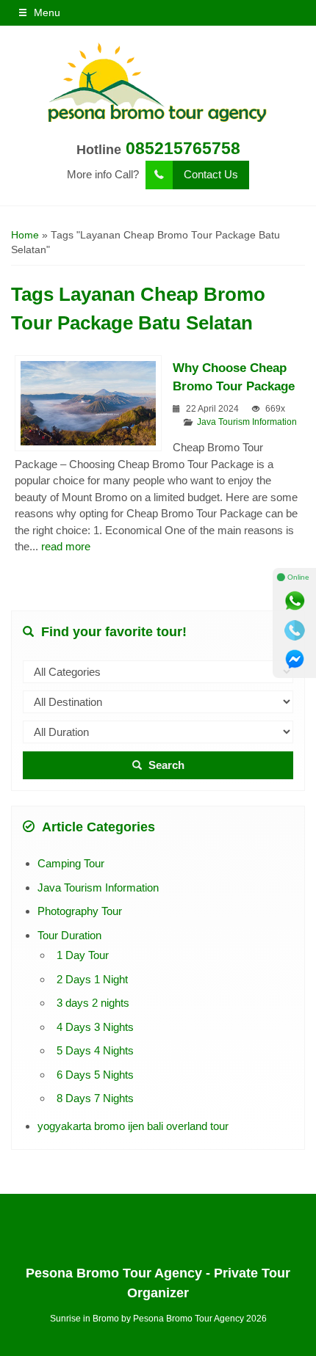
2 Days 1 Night (92, 979)
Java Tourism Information (247, 422)
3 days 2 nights (93, 1002)
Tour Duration (69, 935)
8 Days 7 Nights (95, 1098)
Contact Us (211, 174)
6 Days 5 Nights (95, 1074)
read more (65, 546)
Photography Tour (79, 911)
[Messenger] (294, 660)
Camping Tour (70, 863)
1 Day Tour (83, 955)
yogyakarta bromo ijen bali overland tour (133, 1126)
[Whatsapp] (294, 601)
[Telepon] (294, 630)
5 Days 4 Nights (95, 1050)
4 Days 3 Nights (95, 1027)
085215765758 (183, 148)
